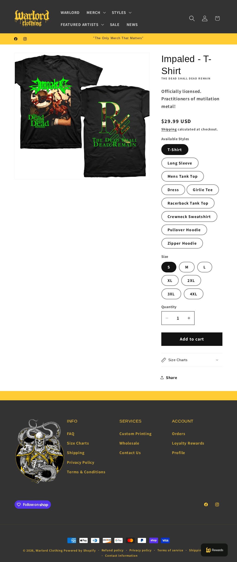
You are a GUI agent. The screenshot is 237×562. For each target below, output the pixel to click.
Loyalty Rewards (188, 443)
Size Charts (78, 443)
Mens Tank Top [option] (183, 176)
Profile (178, 452)
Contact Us (130, 452)
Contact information (121, 555)
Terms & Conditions (86, 471)
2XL (191, 280)
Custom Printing (135, 433)
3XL (171, 294)
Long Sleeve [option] (180, 163)
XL (170, 280)
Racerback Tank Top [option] (188, 203)
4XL (193, 294)
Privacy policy (140, 550)
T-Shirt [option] (175, 149)
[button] (95, 12)
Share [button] (171, 377)
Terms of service (170, 550)
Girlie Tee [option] (203, 189)
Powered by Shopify (80, 550)
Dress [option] (173, 189)
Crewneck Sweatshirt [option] (189, 216)
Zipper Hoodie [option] (182, 243)
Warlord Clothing (49, 550)
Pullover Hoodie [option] (184, 229)
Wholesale (129, 443)
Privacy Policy (80, 462)
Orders (178, 433)
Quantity (169, 306)
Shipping (169, 129)
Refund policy (113, 550)
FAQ (70, 433)
